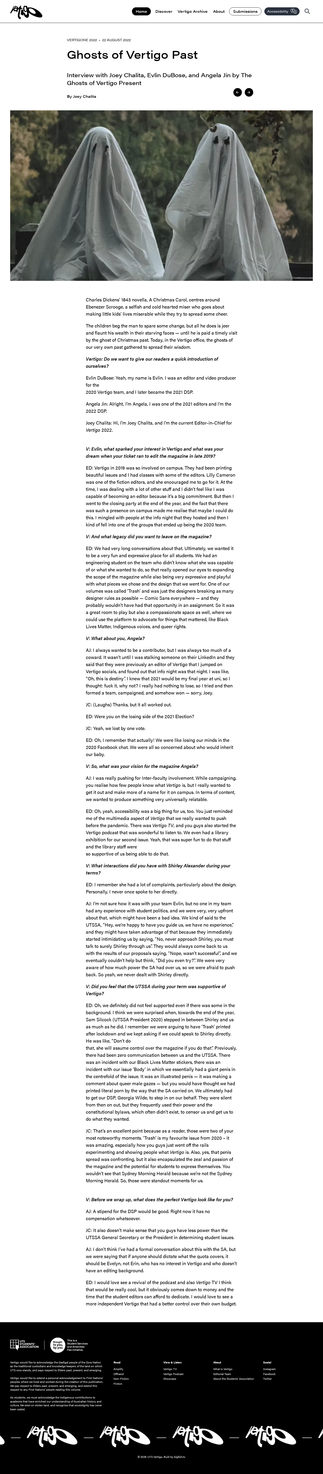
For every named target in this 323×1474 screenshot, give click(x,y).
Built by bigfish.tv (174, 1457)
